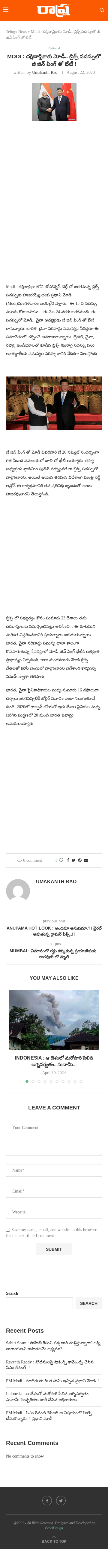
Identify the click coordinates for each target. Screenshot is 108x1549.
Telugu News (16, 31)
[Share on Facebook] (68, 860)
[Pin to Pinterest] (80, 860)
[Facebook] (47, 1500)
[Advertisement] (54, 185)
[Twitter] (61, 1500)
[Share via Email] (86, 860)
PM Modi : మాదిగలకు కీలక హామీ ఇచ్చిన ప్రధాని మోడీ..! (53, 1381)
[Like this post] (61, 860)
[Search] (102, 10)
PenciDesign (54, 1528)
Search (12, 1293)
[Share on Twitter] (74, 860)
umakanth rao (44, 72)
